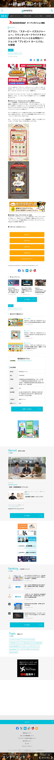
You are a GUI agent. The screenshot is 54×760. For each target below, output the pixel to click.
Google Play (27, 253)
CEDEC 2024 (26, 643)
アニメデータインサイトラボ (28, 639)
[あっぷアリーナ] (28, 429)
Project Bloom (13, 649)
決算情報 (48, 16)
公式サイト (27, 234)
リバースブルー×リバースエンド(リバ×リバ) (29, 646)
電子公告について (27, 741)
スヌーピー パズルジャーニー (15, 53)
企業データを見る (27, 409)
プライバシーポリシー (27, 746)
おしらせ (27, 743)
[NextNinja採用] (27, 668)
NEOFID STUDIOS (13, 652)
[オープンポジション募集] (27, 22)
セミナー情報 (38, 16)
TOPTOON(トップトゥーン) (15, 643)
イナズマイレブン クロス (15, 639)
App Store (27, 246)
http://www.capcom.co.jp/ (24, 360)
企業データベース (15, 16)
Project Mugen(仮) (14, 646)
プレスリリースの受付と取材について (27, 738)
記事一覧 (3, 16)
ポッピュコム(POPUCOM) (36, 643)
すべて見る (27, 299)
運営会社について (27, 733)
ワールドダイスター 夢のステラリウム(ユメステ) (28, 649)
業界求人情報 (27, 16)
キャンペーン (12, 27)
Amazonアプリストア (26, 259)
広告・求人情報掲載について (27, 735)
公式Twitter (27, 240)
